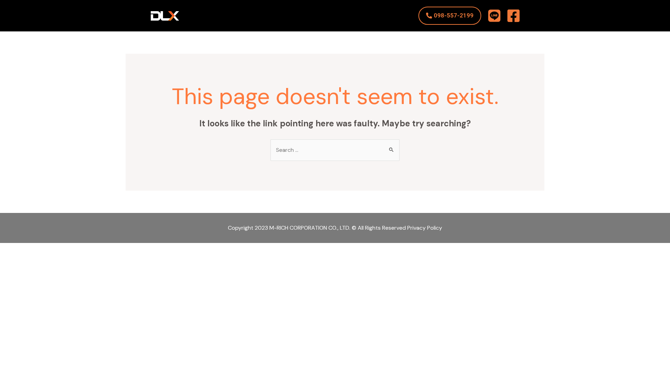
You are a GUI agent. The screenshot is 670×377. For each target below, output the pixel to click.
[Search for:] (335, 150)
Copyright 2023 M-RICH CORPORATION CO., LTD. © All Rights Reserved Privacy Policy (335, 227)
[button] (449, 16)
